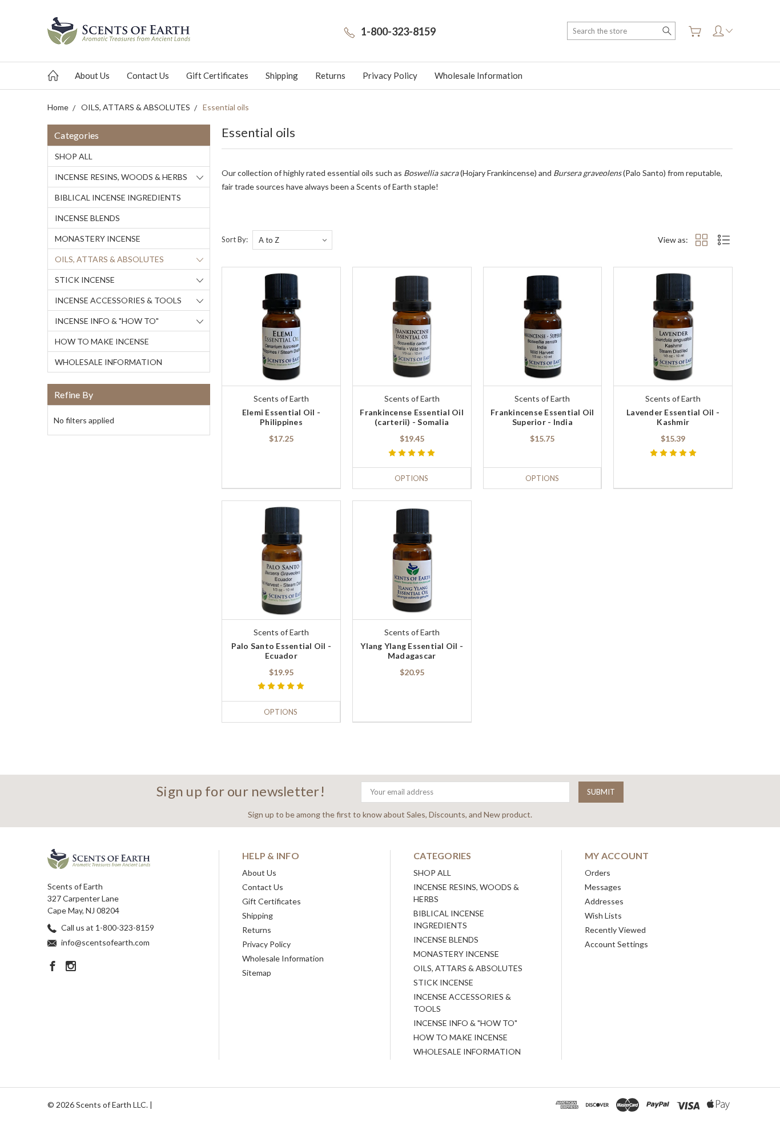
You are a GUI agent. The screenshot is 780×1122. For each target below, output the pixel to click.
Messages (603, 887)
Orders (597, 872)
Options (411, 478)
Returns (330, 75)
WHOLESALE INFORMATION (108, 362)
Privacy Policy (390, 75)
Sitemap (256, 972)
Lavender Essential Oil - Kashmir (672, 417)
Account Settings (616, 944)
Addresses (604, 901)
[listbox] (292, 240)
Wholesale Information (478, 75)
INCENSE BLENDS (87, 218)
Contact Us (148, 75)
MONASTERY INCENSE (97, 238)
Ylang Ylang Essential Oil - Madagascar (411, 650)
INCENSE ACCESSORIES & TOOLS (118, 300)
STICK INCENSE (85, 279)
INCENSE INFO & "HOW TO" (107, 321)
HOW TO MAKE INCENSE (102, 341)
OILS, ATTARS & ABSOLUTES (109, 259)
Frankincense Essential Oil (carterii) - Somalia (412, 417)
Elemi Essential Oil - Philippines (281, 417)
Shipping (282, 75)
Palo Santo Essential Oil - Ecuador (281, 650)
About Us (92, 75)
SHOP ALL (74, 156)
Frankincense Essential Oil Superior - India (542, 417)
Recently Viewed (615, 930)
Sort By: (235, 239)
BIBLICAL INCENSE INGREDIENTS (118, 197)
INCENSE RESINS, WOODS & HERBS (121, 177)
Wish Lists (603, 915)
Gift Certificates (217, 75)
